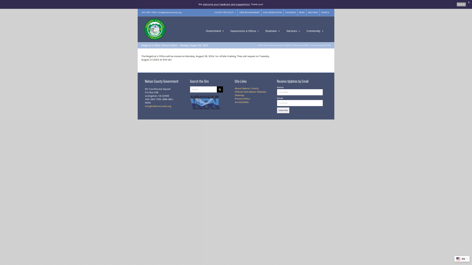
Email (280, 98)
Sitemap (239, 95)
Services (291, 31)
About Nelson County (247, 88)
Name (280, 87)
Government (213, 31)
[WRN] (205, 96)
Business (271, 31)
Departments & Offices (243, 31)
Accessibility (242, 102)
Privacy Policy (242, 98)
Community (313, 31)
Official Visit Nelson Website (250, 91)
